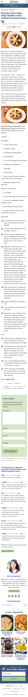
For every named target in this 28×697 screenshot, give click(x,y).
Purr (23, 694)
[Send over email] (20, 27)
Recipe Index (16, 688)
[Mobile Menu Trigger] (2, 2)
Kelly (3, 493)
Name (5, 428)
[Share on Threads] (14, 27)
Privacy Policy (14, 691)
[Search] (25, 605)
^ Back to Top (9, 685)
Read (8, 379)
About (21, 685)
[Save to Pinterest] (11, 27)
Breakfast (12, 9)
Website (5, 443)
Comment (6, 411)
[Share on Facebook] (8, 27)
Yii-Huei (3, 520)
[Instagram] (12, 596)
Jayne (3, 475)
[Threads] (19, 596)
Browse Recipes (7, 688)
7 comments (8, 388)
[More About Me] (14, 566)
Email (5, 436)
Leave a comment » (18, 388)
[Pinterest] (15, 596)
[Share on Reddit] (17, 27)
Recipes (7, 9)
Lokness (4, 23)
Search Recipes (14, 601)
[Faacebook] (9, 596)
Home (2, 9)
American (10, 383)
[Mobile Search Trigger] (26, 2)
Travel (23, 688)
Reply (18, 475)
